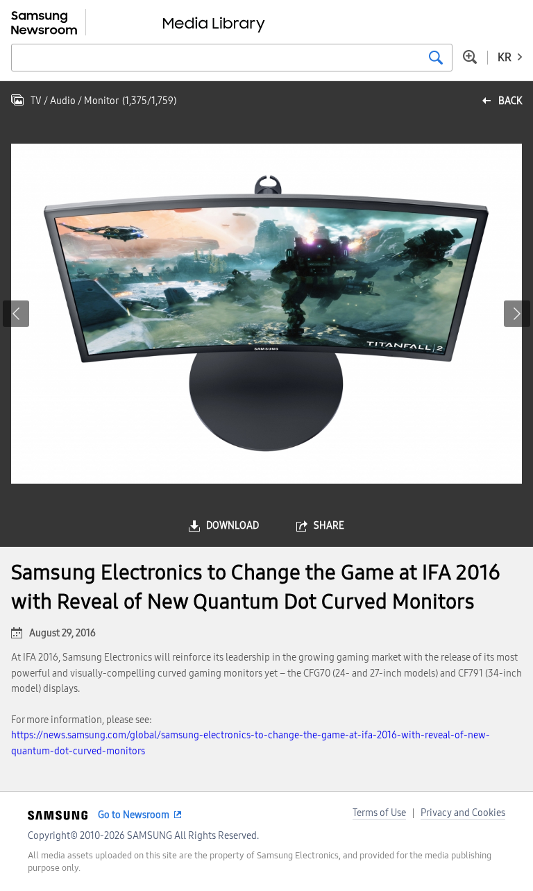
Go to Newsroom (133, 815)
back (510, 101)
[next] (517, 313)
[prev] (16, 313)
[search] (436, 57)
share (329, 526)
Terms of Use (379, 813)
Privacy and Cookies (463, 813)
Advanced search (470, 57)
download (232, 526)
